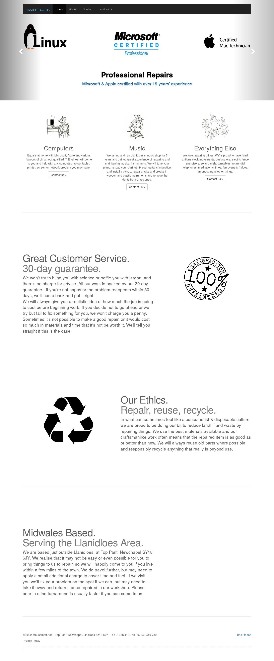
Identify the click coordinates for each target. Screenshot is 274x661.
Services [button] (104, 9)
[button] (20, 50)
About (73, 9)
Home (59, 9)
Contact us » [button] (59, 175)
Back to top (244, 635)
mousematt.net (38, 9)
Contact (87, 9)
